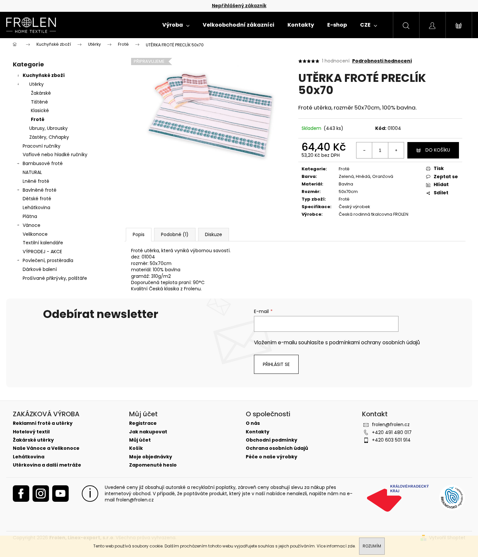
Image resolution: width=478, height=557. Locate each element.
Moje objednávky (150, 456)
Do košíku (437, 150)
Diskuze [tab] (213, 234)
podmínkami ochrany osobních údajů (374, 342)
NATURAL (32, 172)
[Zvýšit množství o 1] (396, 150)
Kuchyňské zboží (44, 75)
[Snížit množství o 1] (364, 150)
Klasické (40, 110)
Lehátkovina (36, 207)
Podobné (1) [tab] (175, 234)
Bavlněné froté (40, 190)
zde (351, 546)
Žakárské (41, 93)
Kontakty (257, 431)
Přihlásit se (276, 364)
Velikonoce (35, 234)
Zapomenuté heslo (153, 465)
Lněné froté (36, 181)
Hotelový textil (31, 431)
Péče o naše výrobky (271, 456)
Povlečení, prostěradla (48, 260)
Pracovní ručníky (41, 146)
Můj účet (140, 440)
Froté (37, 119)
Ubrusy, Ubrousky (48, 128)
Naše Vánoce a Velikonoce (46, 448)
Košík (136, 448)
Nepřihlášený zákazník (239, 5)
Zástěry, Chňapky (49, 137)
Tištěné (39, 102)
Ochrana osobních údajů (277, 448)
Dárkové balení (40, 269)
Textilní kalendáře (43, 242)
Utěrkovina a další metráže (47, 465)
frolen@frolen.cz (391, 424)
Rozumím (372, 546)
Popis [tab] (139, 234)
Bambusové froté (43, 163)
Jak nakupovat (148, 431)
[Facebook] (21, 493)
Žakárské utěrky (33, 440)
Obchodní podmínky (271, 440)
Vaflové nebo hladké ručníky (55, 154)
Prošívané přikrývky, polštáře (55, 278)
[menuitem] (176, 25)
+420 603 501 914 (391, 440)
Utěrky (36, 84)
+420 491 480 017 (392, 432)
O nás (253, 423)
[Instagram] (41, 493)
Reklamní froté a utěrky (43, 423)
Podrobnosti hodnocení (382, 61)
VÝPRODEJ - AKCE (42, 251)
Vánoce (31, 225)
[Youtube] (60, 493)
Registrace (143, 423)
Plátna (30, 216)
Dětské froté (37, 198)
